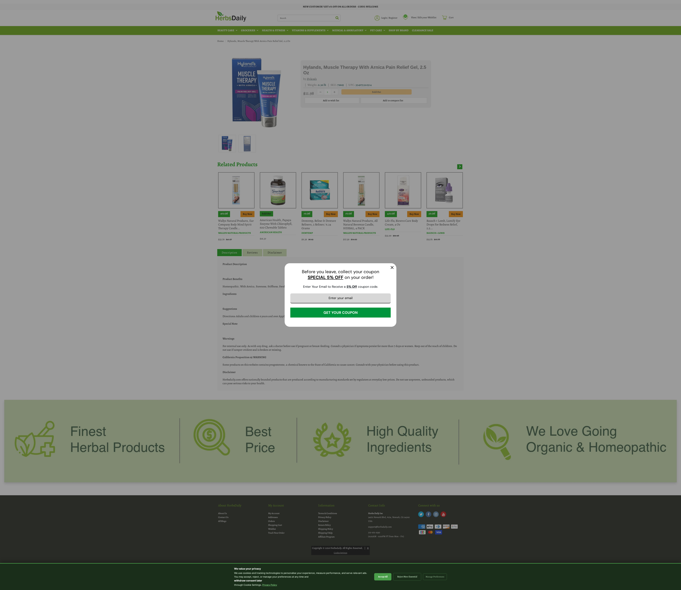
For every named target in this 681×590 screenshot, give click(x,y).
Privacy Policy (269, 584)
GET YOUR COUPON (340, 312)
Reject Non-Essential (407, 576)
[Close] (392, 267)
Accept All (382, 576)
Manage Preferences (435, 576)
